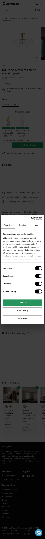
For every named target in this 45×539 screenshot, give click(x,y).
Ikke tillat (22, 319)
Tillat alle (22, 303)
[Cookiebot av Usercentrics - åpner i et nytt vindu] (31, 218)
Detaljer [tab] (22, 225)
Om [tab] (36, 225)
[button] (38, 532)
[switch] (38, 276)
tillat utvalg (22, 311)
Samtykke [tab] (8, 225)
